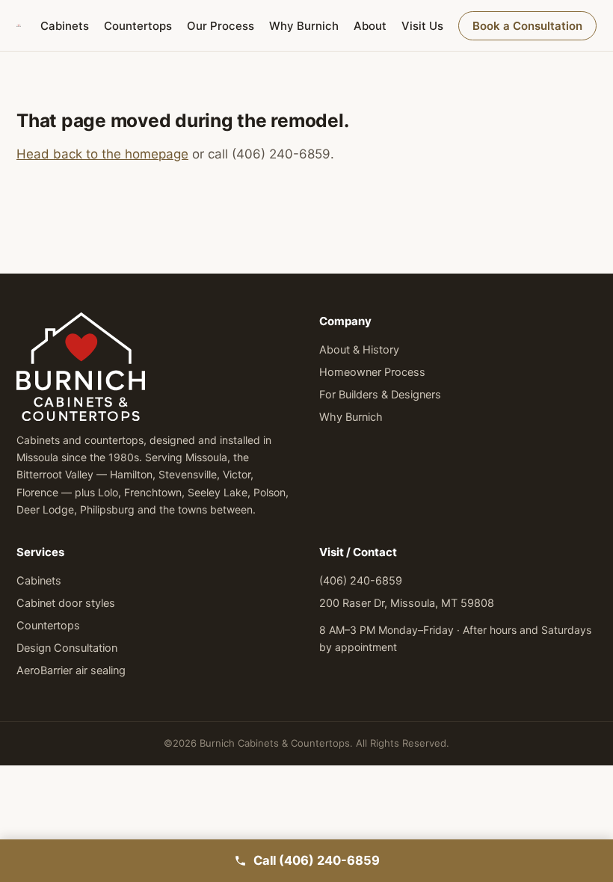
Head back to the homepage (102, 154)
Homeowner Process (372, 372)
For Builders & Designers (380, 394)
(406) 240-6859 (360, 581)
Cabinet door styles (65, 603)
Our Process (220, 26)
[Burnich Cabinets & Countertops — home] (18, 25)
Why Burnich (304, 26)
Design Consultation (66, 648)
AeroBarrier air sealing (71, 670)
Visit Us (422, 26)
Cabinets (64, 26)
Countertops (138, 26)
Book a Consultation (527, 26)
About (370, 26)
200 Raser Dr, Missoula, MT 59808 (406, 603)
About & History (359, 350)
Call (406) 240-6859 (316, 860)
